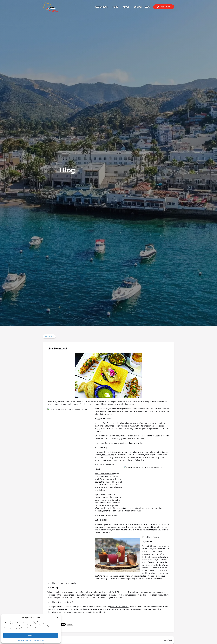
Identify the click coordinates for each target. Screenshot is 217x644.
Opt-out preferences (24, 640)
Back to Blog (49, 336)
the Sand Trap (108, 455)
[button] (57, 617)
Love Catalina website (119, 606)
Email (70, 624)
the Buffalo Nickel (137, 524)
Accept (30, 635)
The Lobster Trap (124, 592)
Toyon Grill (147, 546)
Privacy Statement (38, 640)
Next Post (168, 640)
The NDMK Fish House (104, 473)
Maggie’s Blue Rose (103, 423)
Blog (147, 7)
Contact (138, 7)
